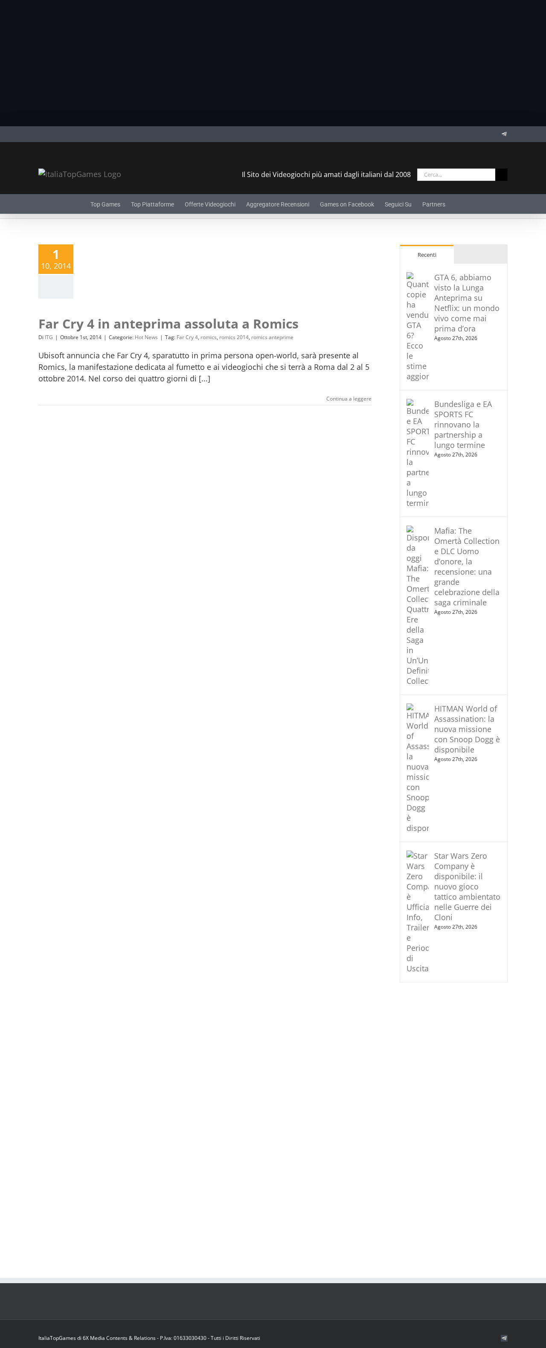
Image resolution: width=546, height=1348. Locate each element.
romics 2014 (234, 337)
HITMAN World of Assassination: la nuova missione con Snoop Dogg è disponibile (467, 729)
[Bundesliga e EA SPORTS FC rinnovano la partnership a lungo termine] (418, 404)
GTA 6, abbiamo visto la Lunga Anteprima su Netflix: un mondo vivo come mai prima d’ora (467, 303)
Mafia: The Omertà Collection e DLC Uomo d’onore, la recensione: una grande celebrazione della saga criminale (467, 566)
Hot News (146, 337)
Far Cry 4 (187, 337)
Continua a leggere (349, 398)
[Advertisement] (273, 63)
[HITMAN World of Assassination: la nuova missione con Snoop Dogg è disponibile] (418, 709)
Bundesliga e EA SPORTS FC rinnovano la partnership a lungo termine (463, 424)
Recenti (427, 255)
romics (208, 337)
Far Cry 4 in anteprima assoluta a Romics (168, 323)
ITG (49, 337)
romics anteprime (272, 337)
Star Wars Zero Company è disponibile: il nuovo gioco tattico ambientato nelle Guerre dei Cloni (467, 886)
